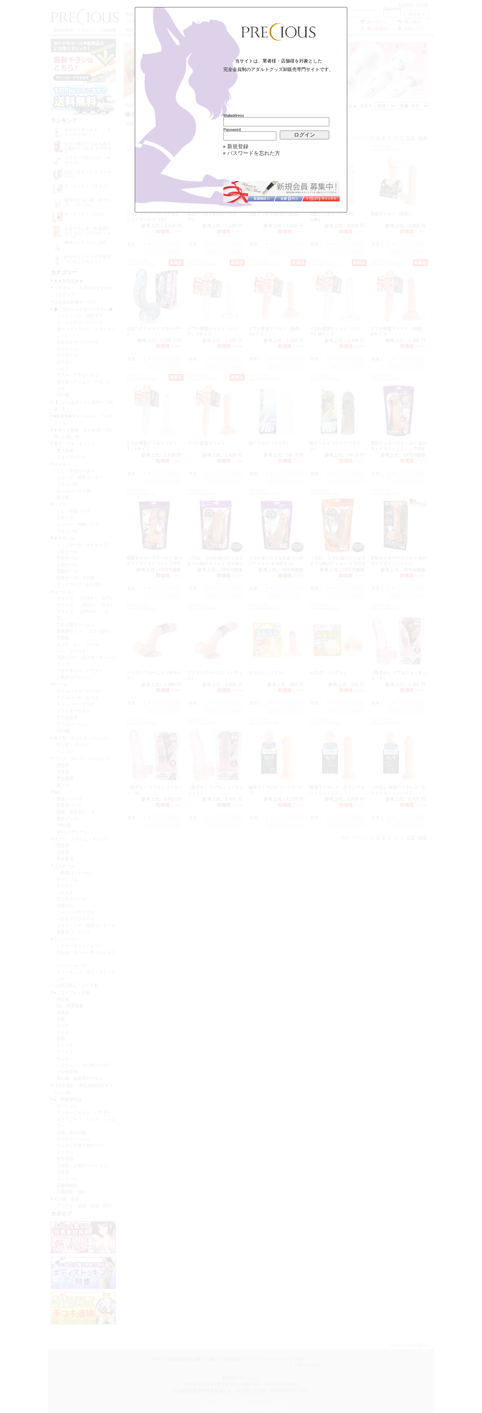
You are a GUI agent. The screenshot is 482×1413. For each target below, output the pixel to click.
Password (232, 129)
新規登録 (237, 146)
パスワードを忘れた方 (253, 153)
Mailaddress (233, 115)
